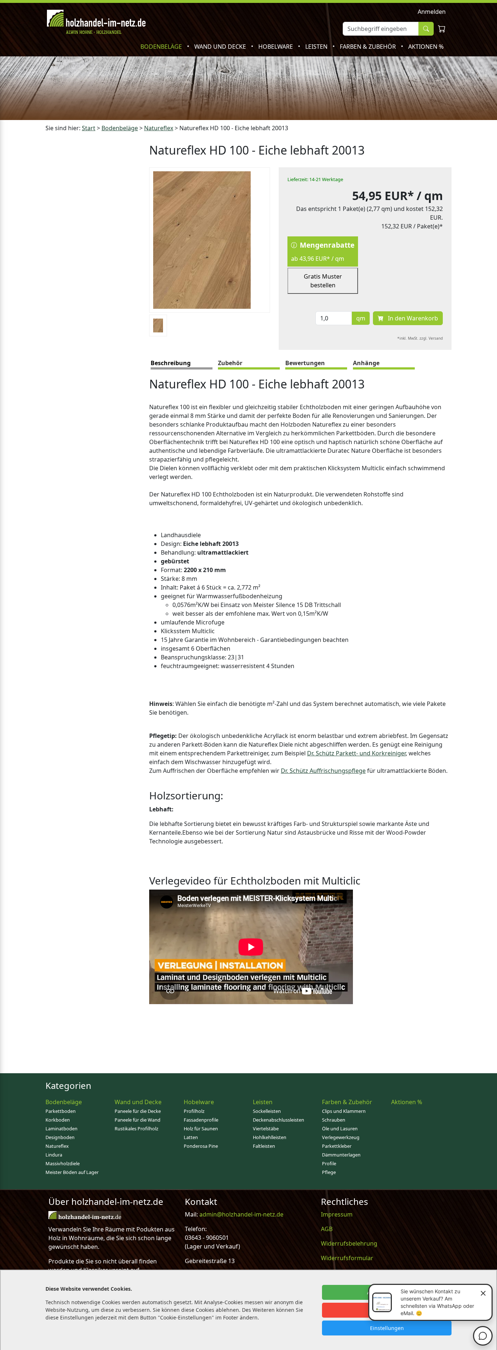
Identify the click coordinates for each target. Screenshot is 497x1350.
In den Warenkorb (412, 318)
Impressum (337, 1214)
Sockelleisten (267, 1111)
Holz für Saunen (201, 1128)
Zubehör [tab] (230, 363)
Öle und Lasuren (340, 1128)
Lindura (53, 1154)
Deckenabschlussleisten (278, 1120)
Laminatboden (61, 1128)
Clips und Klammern (344, 1111)
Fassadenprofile (201, 1120)
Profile (329, 1163)
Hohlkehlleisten (269, 1137)
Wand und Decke (220, 47)
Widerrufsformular (347, 1258)
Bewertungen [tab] (305, 363)
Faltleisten (264, 1146)
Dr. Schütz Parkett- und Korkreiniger (356, 753)
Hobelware (276, 47)
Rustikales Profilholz (136, 1128)
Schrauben (333, 1120)
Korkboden (57, 1120)
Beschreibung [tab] (171, 363)
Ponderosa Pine (201, 1146)
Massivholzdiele (62, 1163)
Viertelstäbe (266, 1128)
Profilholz (194, 1111)
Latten (191, 1137)
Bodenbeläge (161, 47)
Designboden (60, 1137)
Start (88, 128)
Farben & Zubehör (368, 47)
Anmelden (432, 12)
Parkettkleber (336, 1146)
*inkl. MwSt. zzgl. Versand (420, 338)
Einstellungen (387, 1328)
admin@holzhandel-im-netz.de (241, 1214)
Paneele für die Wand (137, 1120)
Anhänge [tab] (366, 363)
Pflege (329, 1172)
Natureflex (158, 128)
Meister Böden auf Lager (72, 1172)
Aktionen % (426, 47)
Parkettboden (60, 1111)
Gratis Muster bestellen (323, 280)
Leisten (317, 47)
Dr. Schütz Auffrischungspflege (323, 771)
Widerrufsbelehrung (349, 1243)
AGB (327, 1229)
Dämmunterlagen (341, 1154)
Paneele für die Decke (138, 1111)
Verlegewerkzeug (340, 1137)
